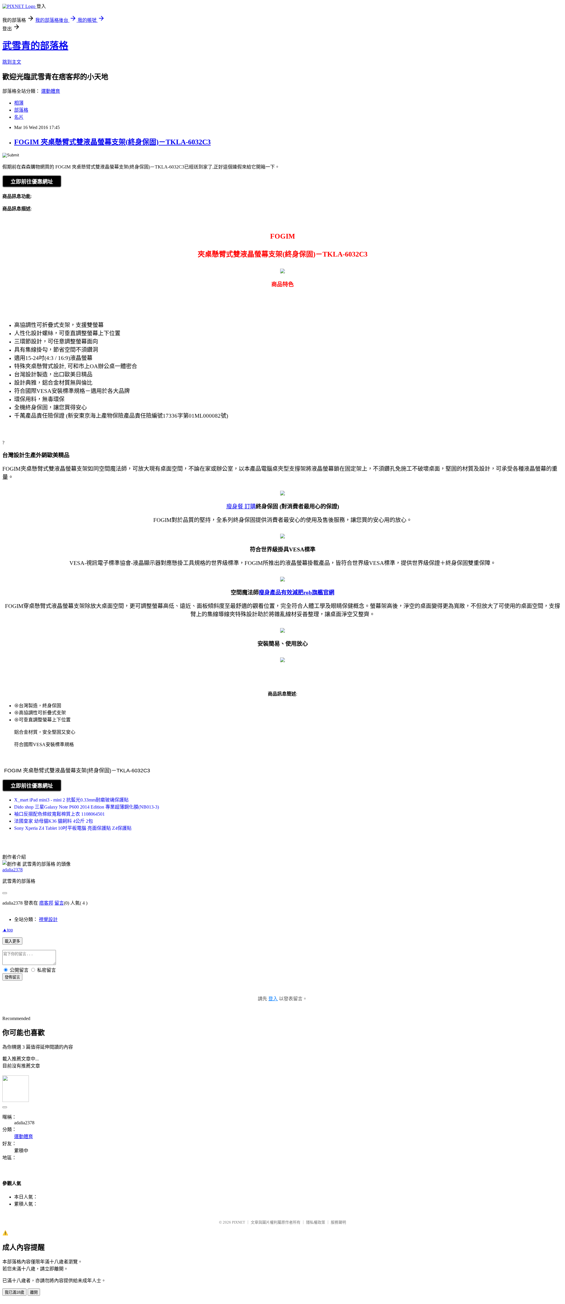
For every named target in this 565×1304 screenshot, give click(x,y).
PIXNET (238, 1222)
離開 (34, 1292)
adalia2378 (12, 869)
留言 (59, 902)
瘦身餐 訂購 (241, 506)
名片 (19, 117)
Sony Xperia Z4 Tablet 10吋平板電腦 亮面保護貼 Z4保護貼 (73, 828)
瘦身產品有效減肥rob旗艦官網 (296, 592)
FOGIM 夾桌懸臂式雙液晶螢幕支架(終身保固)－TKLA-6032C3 (112, 142)
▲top (7, 929)
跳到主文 (11, 62)
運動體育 (50, 91)
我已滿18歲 (14, 1292)
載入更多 (12, 941)
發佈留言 (12, 977)
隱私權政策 (315, 1222)
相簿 (19, 102)
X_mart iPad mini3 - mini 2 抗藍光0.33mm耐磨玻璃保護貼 (71, 799)
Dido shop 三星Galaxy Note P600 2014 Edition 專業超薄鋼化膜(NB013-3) (86, 806)
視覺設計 (48, 919)
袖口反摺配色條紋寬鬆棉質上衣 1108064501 (59, 814)
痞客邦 (46, 902)
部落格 (21, 110)
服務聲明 (338, 1222)
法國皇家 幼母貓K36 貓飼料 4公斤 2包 (53, 821)
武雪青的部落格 (35, 45)
